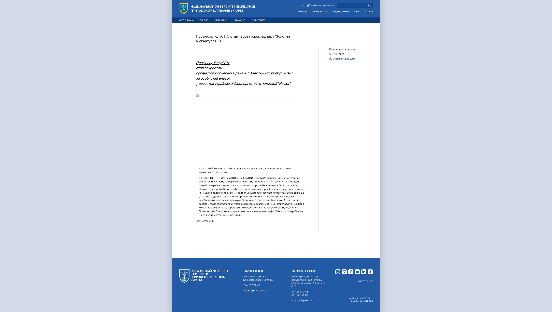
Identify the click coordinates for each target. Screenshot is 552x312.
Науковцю (240, 20)
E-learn (357, 11)
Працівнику (221, 20)
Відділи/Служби (341, 11)
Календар (302, 11)
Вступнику (185, 20)
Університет (259, 20)
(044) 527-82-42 (251, 285)
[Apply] (369, 5)
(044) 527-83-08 (299, 294)
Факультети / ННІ (320, 11)
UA (299, 6)
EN (303, 6)
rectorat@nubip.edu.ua (255, 290)
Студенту (203, 20)
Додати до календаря (344, 58)
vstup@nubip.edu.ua (301, 300)
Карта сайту (365, 281)
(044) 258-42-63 (299, 291)
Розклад (369, 11)
